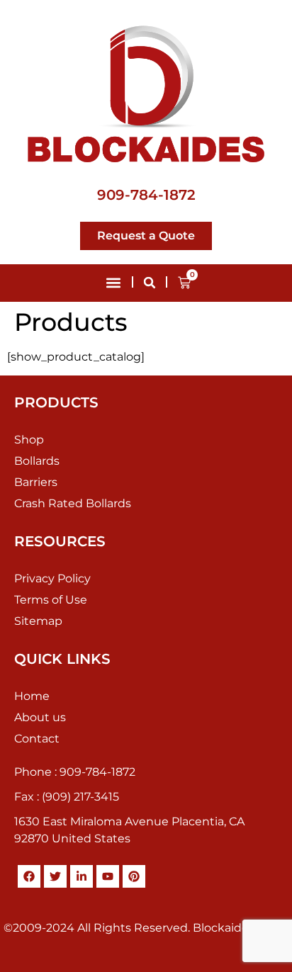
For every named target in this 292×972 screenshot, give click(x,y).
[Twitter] (55, 876)
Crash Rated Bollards (72, 503)
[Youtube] (107, 876)
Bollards (37, 461)
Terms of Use (50, 599)
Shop (29, 439)
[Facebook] (29, 876)
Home (32, 696)
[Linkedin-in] (81, 876)
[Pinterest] (134, 876)
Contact (37, 738)
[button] (113, 283)
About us (40, 717)
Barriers (35, 482)
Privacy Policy (52, 578)
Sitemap (38, 621)
